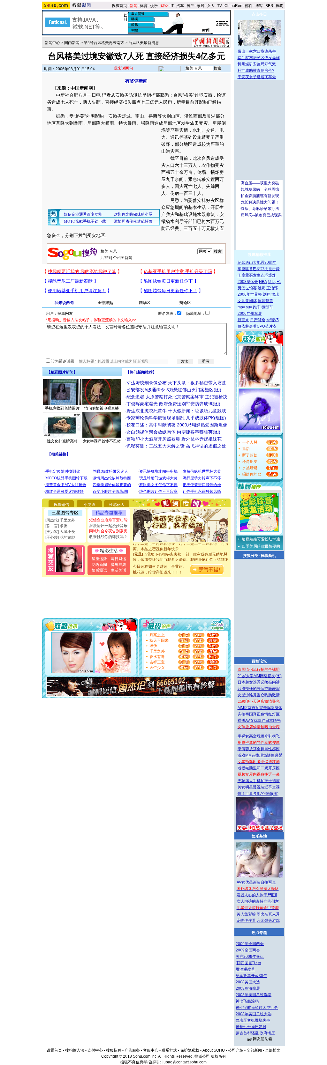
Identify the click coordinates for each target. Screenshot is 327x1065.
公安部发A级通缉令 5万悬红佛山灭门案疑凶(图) (173, 389)
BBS (269, 6)
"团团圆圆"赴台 (248, 963)
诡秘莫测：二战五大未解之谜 (155, 445)
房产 (190, 6)
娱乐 (154, 6)
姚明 (261, 288)
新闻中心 (52, 43)
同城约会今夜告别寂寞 (108, 531)
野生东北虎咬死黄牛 (146, 410)
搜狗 (280, 6)
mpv (241, 307)
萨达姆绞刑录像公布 (146, 382)
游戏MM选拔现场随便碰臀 (260, 755)
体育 (144, 6)
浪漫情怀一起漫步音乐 (108, 525)
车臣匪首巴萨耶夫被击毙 (259, 269)
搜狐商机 (268, 555)
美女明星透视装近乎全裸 (259, 787)
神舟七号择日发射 (251, 1026)
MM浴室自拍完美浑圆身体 (260, 708)
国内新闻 (72, 43)
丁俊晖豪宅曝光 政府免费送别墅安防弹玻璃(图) (173, 403)
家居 (200, 6)
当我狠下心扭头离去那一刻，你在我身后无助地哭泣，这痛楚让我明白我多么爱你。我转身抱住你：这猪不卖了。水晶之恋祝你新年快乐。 (181, 554)
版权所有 (218, 1056)
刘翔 (266, 294)
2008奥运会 (248, 281)
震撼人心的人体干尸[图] (257, 895)
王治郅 (272, 288)
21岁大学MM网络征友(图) (260, 676)
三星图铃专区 (65, 512)
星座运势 (99, 559)
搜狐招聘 (113, 1050)
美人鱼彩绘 (246, 914)
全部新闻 (254, 1050)
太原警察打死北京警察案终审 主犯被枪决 (186, 396)
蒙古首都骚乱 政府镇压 (255, 1033)
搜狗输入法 (74, 1050)
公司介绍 (235, 1050)
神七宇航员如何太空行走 (257, 1007)
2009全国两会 (248, 950)
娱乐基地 (259, 836)
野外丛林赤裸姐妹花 (201, 438)
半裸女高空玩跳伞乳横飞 (259, 736)
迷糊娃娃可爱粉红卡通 (261, 539)
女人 (211, 6)
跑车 (257, 307)
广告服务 (132, 1050)
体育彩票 (265, 301)
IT (172, 6)
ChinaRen (233, 6)
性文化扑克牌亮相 (62, 441)
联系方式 (169, 1050)
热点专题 (259, 932)
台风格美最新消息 (143, 43)
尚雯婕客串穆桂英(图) (198, 431)
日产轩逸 (257, 320)
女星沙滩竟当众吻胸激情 (259, 695)
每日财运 (118, 559)
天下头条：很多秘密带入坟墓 (197, 382)
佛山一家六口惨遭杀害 (257, 51)
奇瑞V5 (272, 320)
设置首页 (54, 1050)
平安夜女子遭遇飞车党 (257, 77)
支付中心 (95, 1050)
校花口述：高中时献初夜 (151, 424)
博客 (259, 6)
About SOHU (213, 1050)
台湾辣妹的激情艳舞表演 (259, 688)
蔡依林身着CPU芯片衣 (257, 326)
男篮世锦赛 (247, 288)
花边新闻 (99, 564)
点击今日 (259, 14)
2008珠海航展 (248, 988)
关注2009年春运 (250, 956)
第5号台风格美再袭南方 (104, 43)
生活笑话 (118, 570)
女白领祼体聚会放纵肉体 (151, 431)
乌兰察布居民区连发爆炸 (259, 57)
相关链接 (58, 454)
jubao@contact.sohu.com (185, 1062)
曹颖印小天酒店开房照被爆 (153, 438)
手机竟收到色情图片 (62, 408)
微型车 (267, 307)
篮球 (275, 294)
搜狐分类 (250, 555)
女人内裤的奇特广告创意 (258, 901)
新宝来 (243, 320)
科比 (272, 281)
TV (219, 6)
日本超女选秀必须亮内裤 (259, 682)
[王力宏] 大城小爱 (60, 531)
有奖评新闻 (136, 81)
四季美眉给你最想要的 (261, 546)
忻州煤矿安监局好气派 (257, 64)
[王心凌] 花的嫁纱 (60, 537)
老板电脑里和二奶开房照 (259, 768)
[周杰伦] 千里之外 (60, 520)
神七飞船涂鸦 (247, 1001)
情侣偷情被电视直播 (101, 408)
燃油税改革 (245, 969)
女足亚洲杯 (247, 301)
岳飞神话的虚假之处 (206, 445)
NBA (263, 281)
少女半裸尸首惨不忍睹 (101, 441)
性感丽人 (117, 504)
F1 (279, 281)
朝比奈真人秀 (268, 914)
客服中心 (150, 1050)
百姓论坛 (259, 661)
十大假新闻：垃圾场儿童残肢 (197, 410)
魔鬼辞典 (118, 564)
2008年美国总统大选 (253, 1014)
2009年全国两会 (250, 944)
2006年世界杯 (250, 294)
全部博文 (272, 1050)
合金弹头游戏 (268, 920)
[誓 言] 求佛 (56, 526)
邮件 (249, 6)
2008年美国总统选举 (253, 995)
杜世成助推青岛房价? (256, 70)
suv (249, 307)
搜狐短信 (61, 504)
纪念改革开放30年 (251, 975)
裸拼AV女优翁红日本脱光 (259, 720)
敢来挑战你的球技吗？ (108, 537)
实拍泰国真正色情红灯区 (259, 714)
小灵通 (89, 504)
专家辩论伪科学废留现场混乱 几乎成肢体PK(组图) (176, 417)
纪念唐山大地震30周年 (257, 262)
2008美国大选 (248, 982)
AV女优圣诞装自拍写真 (256, 882)
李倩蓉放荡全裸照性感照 (259, 749)
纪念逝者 (135, 396)
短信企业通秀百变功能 (108, 520)
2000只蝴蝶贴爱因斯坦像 (202, 424)
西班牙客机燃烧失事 (253, 1020)
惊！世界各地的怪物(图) (258, 793)
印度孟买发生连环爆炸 (257, 275)
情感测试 (99, 570)
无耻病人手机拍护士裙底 (259, 781)
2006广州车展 (250, 313)
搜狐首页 (119, 6)
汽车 (180, 6)
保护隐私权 (189, 1050)
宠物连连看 (246, 920)
